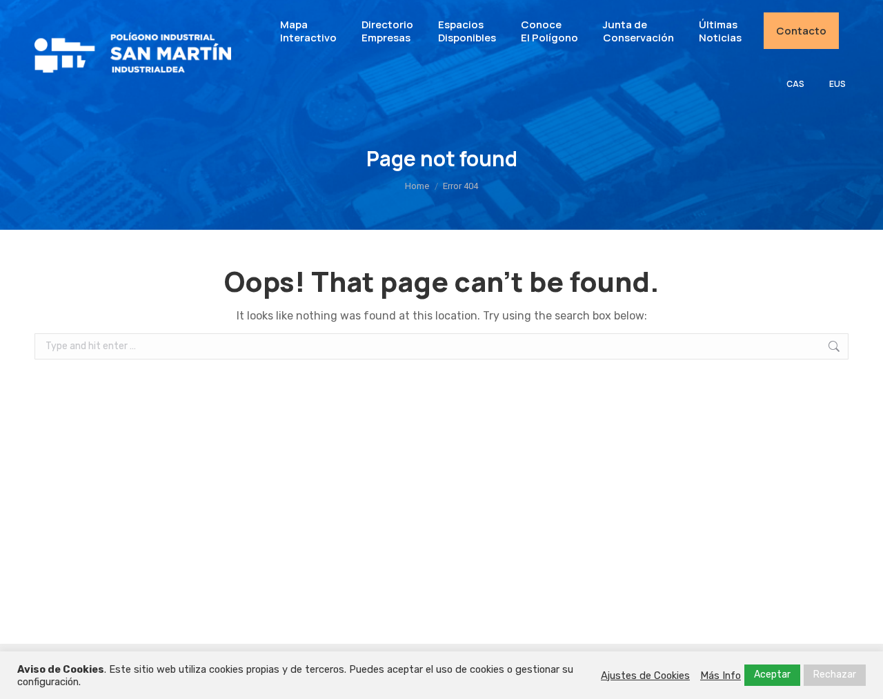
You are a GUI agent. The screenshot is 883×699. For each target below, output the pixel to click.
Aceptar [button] (772, 674)
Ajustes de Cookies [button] (645, 675)
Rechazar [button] (834, 674)
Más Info (720, 675)
